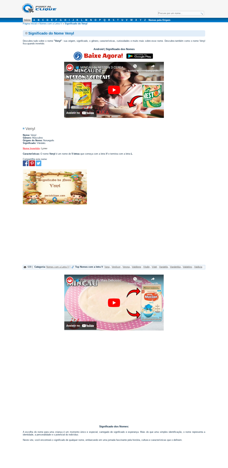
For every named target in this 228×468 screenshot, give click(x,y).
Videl (154, 267)
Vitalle (146, 267)
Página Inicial (30, 23)
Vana (107, 267)
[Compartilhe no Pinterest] (32, 165)
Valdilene (136, 267)
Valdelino (187, 267)
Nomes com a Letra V (50, 23)
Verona (126, 267)
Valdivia (198, 267)
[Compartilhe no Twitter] (38, 165)
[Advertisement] (114, 238)
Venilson (116, 267)
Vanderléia (175, 267)
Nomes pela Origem (159, 20)
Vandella (163, 267)
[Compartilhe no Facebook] (25, 165)
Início (27, 20)
